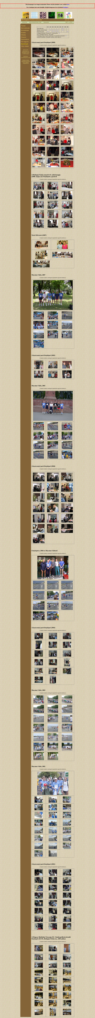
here (68, 4)
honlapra (65, 7)
